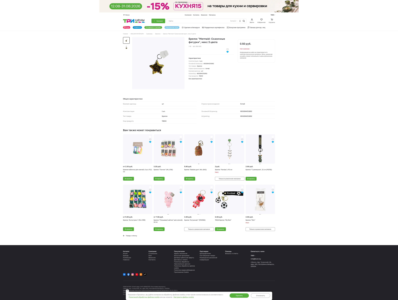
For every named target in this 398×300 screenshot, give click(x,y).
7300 (272, 15)
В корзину (128, 179)
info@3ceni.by (256, 259)
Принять (239, 296)
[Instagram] (132, 274)
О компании (153, 253)
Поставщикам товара (207, 255)
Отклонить (260, 296)
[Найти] (243, 21)
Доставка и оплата (180, 260)
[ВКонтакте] (124, 274)
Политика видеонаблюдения (184, 270)
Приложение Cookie (181, 272)
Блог (150, 255)
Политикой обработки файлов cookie (144, 297)
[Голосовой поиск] (240, 21)
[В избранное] (227, 49)
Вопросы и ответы (231, 253)
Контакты (152, 260)
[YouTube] (136, 274)
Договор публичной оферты (184, 257)
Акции (125, 253)
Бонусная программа (181, 255)
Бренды (126, 255)
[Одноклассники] (141, 274)
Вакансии (152, 257)
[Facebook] (128, 274)
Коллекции (127, 257)
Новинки (126, 260)
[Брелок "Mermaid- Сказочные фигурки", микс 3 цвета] (158, 63)
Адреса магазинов (180, 253)
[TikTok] (145, 274)
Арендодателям (205, 253)
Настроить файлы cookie (183, 297)
